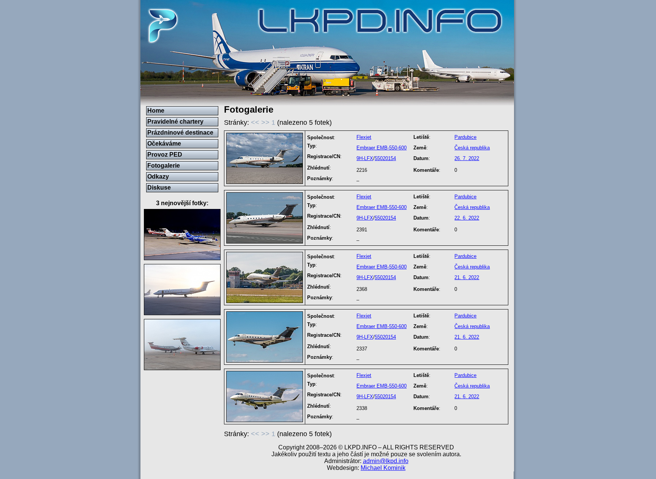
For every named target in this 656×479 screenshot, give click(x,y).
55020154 (385, 158)
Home (155, 110)
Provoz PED (164, 154)
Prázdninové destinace (180, 132)
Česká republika (472, 148)
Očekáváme (164, 143)
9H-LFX (364, 158)
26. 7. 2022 (466, 158)
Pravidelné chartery (175, 121)
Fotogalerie (163, 165)
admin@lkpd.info (385, 461)
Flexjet (363, 137)
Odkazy (158, 176)
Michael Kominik (383, 468)
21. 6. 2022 (466, 277)
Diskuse (159, 187)
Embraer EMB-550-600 (381, 148)
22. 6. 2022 (466, 218)
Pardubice (465, 137)
